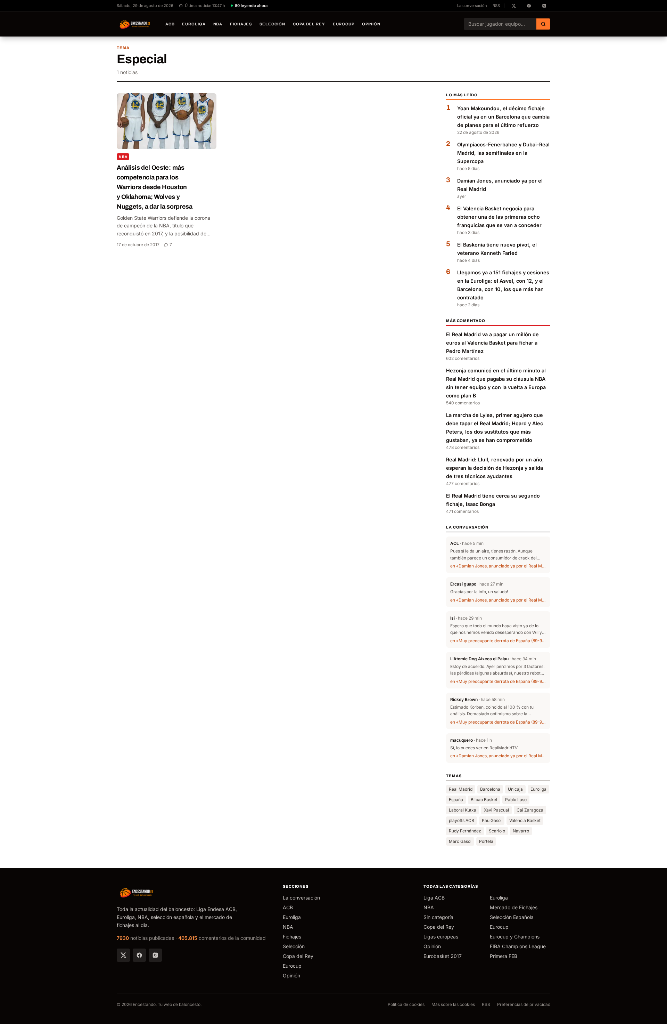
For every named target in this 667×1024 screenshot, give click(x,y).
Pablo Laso (516, 799)
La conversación (472, 5)
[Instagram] (155, 955)
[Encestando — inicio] (135, 24)
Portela (486, 841)
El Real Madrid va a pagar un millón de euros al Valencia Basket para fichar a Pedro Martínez (492, 342)
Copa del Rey (309, 24)
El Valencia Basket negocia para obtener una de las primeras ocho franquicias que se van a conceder (499, 216)
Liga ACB (434, 898)
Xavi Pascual (496, 810)
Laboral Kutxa (462, 810)
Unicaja (515, 789)
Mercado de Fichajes (513, 907)
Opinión (371, 24)
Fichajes (241, 24)
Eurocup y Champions (515, 937)
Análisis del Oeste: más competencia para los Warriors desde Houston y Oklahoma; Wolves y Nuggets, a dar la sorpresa (154, 187)
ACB (170, 24)
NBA (218, 24)
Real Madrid (460, 789)
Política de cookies (406, 1004)
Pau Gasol (492, 820)
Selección (272, 24)
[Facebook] (139, 955)
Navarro (521, 830)
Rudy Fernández (465, 830)
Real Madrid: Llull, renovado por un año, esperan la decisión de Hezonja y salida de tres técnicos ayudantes (495, 468)
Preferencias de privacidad (523, 1004)
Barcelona (490, 789)
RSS (496, 5)
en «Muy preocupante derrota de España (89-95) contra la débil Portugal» (498, 640)
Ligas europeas (440, 937)
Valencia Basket (525, 820)
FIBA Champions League (518, 946)
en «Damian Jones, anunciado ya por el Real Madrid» (498, 566)
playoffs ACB (461, 820)
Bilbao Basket (484, 799)
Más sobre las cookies (453, 1004)
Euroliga (193, 24)
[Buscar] (543, 24)
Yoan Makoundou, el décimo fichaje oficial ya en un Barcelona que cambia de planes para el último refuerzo (503, 116)
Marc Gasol (460, 841)
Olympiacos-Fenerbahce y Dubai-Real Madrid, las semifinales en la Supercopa (503, 153)
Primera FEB (503, 956)
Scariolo (497, 830)
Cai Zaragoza (530, 810)
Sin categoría (438, 917)
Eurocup (343, 24)
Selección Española (512, 917)
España (456, 799)
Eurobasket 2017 (442, 956)
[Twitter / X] (123, 955)
